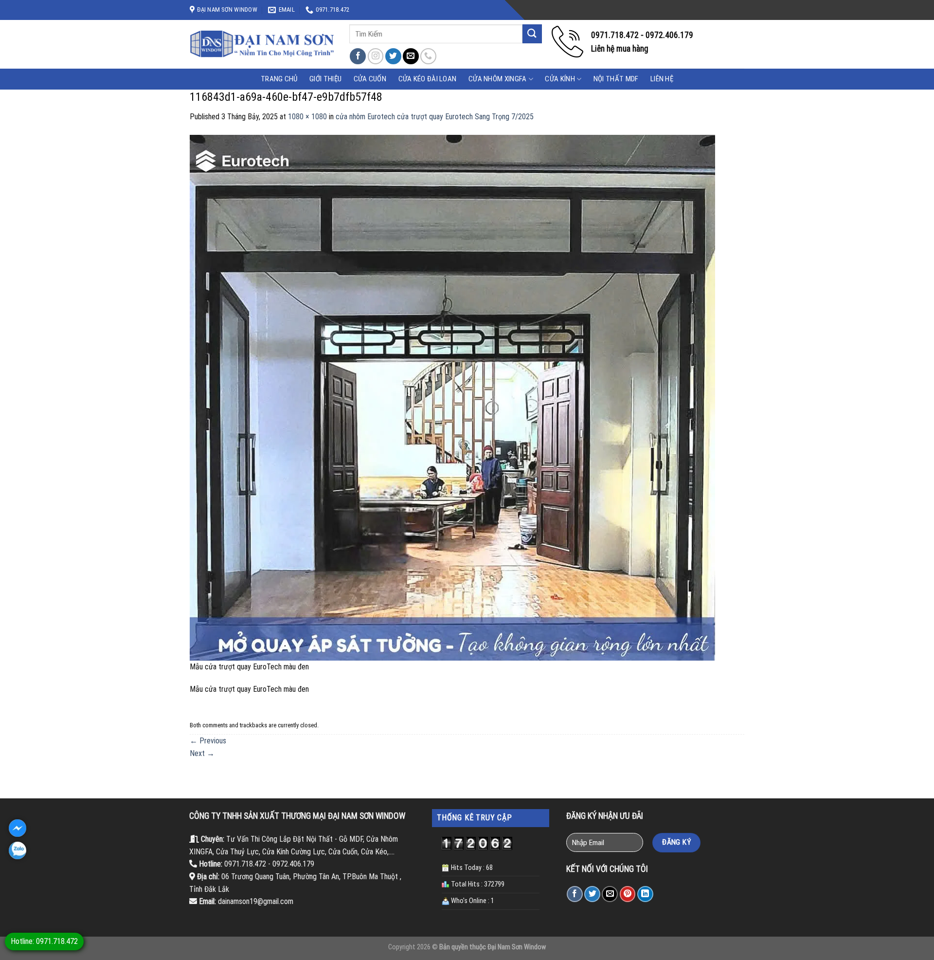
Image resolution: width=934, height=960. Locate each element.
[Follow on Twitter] (393, 56)
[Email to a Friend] (610, 894)
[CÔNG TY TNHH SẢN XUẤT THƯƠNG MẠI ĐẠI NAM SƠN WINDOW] (262, 44)
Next (202, 753)
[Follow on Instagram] (376, 56)
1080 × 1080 (307, 116)
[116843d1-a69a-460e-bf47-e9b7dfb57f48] (452, 397)
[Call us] (428, 56)
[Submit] (532, 33)
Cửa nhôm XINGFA (497, 78)
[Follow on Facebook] (358, 56)
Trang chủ (279, 78)
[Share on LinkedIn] (645, 894)
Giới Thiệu (325, 78)
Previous (208, 740)
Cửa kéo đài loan (427, 78)
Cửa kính (560, 78)
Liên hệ (661, 78)
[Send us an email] (411, 56)
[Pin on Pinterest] (628, 894)
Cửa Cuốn (370, 78)
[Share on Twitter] (592, 894)
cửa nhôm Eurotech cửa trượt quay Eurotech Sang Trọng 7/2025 (435, 116)
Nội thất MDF (616, 78)
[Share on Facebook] (575, 894)
